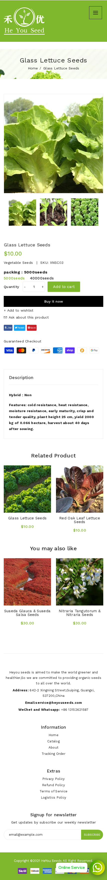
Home (33, 68)
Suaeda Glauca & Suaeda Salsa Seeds (27, 613)
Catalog (53, 741)
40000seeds (42, 278)
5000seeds (14, 278)
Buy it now (53, 301)
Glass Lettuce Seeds (27, 518)
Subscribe (92, 834)
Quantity (11, 287)
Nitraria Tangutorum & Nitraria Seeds (80, 613)
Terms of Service (53, 791)
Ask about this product (28, 317)
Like (8, 327)
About (53, 747)
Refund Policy (53, 785)
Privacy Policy (53, 779)
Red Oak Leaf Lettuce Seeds (79, 520)
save (33, 327)
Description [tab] (21, 377)
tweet (20, 327)
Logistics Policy (53, 797)
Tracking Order (53, 754)
